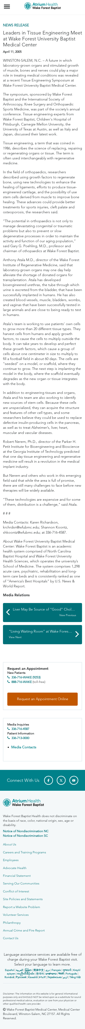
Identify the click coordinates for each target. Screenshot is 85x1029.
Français (56, 970)
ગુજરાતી (67, 970)
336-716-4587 (20, 729)
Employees (11, 860)
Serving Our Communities (21, 883)
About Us (9, 844)
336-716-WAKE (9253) (26, 677)
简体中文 (38, 970)
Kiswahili (33, 977)
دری (47, 970)
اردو (65, 977)
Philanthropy (12, 923)
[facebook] (48, 780)
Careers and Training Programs (24, 852)
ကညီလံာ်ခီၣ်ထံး (25, 973)
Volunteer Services (16, 915)
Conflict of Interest (16, 891)
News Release (16, 25)
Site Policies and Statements (23, 899)
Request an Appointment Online (42, 699)
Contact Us (10, 938)
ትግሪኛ (42, 977)
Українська (54, 977)
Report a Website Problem (21, 907)
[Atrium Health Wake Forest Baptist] (42, 803)
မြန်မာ (28, 970)
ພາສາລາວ (51, 973)
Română (9, 977)
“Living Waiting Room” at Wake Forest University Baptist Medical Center (45, 634)
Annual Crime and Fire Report (24, 930)
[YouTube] (73, 780)
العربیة (19, 970)
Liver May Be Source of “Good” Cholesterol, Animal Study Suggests (47, 612)
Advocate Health (14, 868)
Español (9, 970)
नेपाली (61, 973)
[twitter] (61, 780)
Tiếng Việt (75, 977)
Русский (21, 977)
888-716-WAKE (21, 682)
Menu (7, 4)
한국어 (40, 973)
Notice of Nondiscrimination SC (25, 836)
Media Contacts (23, 747)
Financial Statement (17, 876)
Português (71, 973)
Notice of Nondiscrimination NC (25, 831)
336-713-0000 (20, 738)
